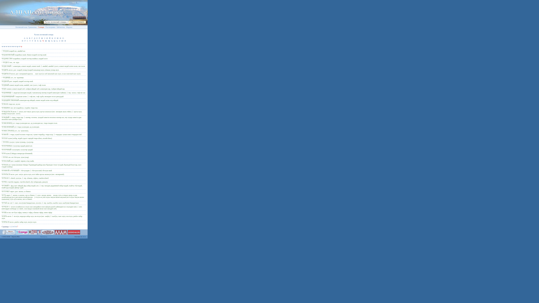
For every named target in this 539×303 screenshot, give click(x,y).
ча (2, 46)
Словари (41, 27)
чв (4, 46)
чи (8, 46)
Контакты (43, 237)
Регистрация (81, 3)
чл (11, 46)
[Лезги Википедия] (9, 234)
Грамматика (32, 27)
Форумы (69, 27)
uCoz (84, 236)
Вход (74, 3)
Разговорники (50, 27)
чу (21, 46)
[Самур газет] (22, 234)
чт (19, 46)
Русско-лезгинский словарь (43, 35)
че (6, 46)
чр (17, 46)
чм (13, 46)
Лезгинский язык (21, 27)
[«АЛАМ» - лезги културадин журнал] (61, 234)
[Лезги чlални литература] (74, 234)
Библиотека (61, 27)
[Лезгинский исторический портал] (48, 234)
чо (15, 46)
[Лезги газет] (35, 234)
